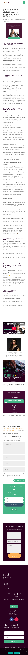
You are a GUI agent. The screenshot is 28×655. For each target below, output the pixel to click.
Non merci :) (17, 653)
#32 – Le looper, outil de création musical (14, 385)
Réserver (14, 606)
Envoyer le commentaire (19, 480)
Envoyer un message (14, 556)
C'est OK (11, 653)
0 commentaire (7, 21)
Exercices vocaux (20, 18)
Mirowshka (7, 18)
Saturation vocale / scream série (10, 19)
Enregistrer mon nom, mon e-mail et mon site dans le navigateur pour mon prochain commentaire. (13, 475)
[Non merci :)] (26, 651)
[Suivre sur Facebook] (12, 509)
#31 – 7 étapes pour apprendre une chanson (14, 416)
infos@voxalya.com (7, 587)
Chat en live (5, 590)
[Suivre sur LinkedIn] (15, 509)
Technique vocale (21, 19)
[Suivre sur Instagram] (16, 619)
